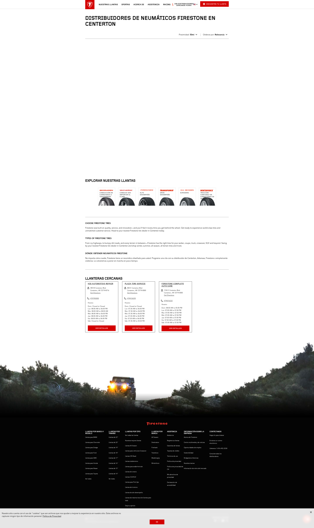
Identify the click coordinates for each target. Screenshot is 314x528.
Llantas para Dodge (91, 447)
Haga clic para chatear (216, 435)
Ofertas (125, 5)
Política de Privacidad (52, 516)
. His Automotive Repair (98, 49)
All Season (154, 437)
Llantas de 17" (113, 458)
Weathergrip (155, 458)
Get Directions (95, 293)
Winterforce (155, 463)
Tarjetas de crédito (173, 451)
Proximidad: (186, 35)
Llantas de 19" (113, 447)
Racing (166, 5)
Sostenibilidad (188, 453)
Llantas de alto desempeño (134, 492)
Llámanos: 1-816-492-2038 (218, 448)
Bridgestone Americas (191, 458)
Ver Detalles (101, 328)
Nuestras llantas (108, 5)
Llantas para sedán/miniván (134, 466)
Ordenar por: (213, 35)
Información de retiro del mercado (195, 468)
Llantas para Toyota (91, 474)
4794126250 (106, 101)
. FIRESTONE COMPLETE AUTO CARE (104, 111)
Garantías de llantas (173, 446)
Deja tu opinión (130, 506)
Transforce (154, 453)
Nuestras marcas (189, 463)
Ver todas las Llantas (131, 435)
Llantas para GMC (91, 458)
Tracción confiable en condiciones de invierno (207, 196)
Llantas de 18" (113, 453)
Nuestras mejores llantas (133, 440)
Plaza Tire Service (135, 284)
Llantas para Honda (91, 463)
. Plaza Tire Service (96, 80)
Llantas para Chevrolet (92, 442)
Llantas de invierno (131, 487)
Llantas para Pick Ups (132, 482)
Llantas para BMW (91, 437)
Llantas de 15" (113, 468)
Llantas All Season (131, 446)
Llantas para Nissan (91, 468)
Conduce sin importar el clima (125, 195)
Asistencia (154, 5)
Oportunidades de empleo (192, 447)
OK (157, 522)
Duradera (184, 193)
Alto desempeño (145, 194)
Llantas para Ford (90, 453)
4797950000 (106, 70)
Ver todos (88, 479)
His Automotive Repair (100, 284)
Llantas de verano (131, 472)
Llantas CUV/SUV (130, 477)
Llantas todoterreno (131, 461)
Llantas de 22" (113, 437)
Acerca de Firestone (190, 437)
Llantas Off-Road (130, 456)
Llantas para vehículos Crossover (135, 451)
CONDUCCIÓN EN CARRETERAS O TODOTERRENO (106, 195)
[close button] (311, 512)
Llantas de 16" (113, 463)
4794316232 (106, 133)
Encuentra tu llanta (216, 4)
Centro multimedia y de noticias (194, 442)
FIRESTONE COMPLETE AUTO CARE (173, 285)
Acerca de (138, 5)
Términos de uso (172, 456)
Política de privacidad (174, 461)
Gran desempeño (165, 194)
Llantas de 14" (113, 474)
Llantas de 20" (113, 442)
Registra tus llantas (173, 440)
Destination (155, 442)
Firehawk (154, 447)
